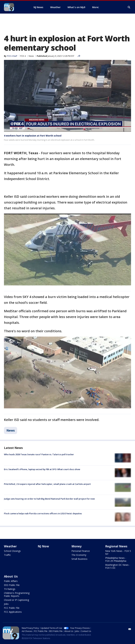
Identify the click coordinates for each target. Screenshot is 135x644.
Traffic (7, 554)
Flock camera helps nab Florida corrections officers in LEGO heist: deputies (43, 513)
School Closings (12, 550)
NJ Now (43, 546)
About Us (11, 576)
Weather (10, 546)
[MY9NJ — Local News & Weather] (15, 7)
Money (76, 546)
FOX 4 (23, 56)
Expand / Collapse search (129, 7)
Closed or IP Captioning (16, 599)
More (95, 7)
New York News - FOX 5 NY (118, 552)
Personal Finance (80, 550)
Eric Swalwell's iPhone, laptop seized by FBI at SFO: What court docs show (42, 469)
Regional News (116, 546)
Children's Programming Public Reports (16, 594)
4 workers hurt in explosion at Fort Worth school (32, 135)
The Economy (78, 554)
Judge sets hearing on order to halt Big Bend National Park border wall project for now (49, 498)
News (31, 56)
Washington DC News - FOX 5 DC (117, 566)
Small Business (79, 558)
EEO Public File (12, 585)
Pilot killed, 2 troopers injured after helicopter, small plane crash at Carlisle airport (47, 484)
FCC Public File (11, 607)
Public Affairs (11, 581)
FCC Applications (13, 611)
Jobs (6, 603)
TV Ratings (9, 589)
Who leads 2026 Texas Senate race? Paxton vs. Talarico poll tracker (39, 454)
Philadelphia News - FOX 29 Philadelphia (115, 559)
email (129, 629)
